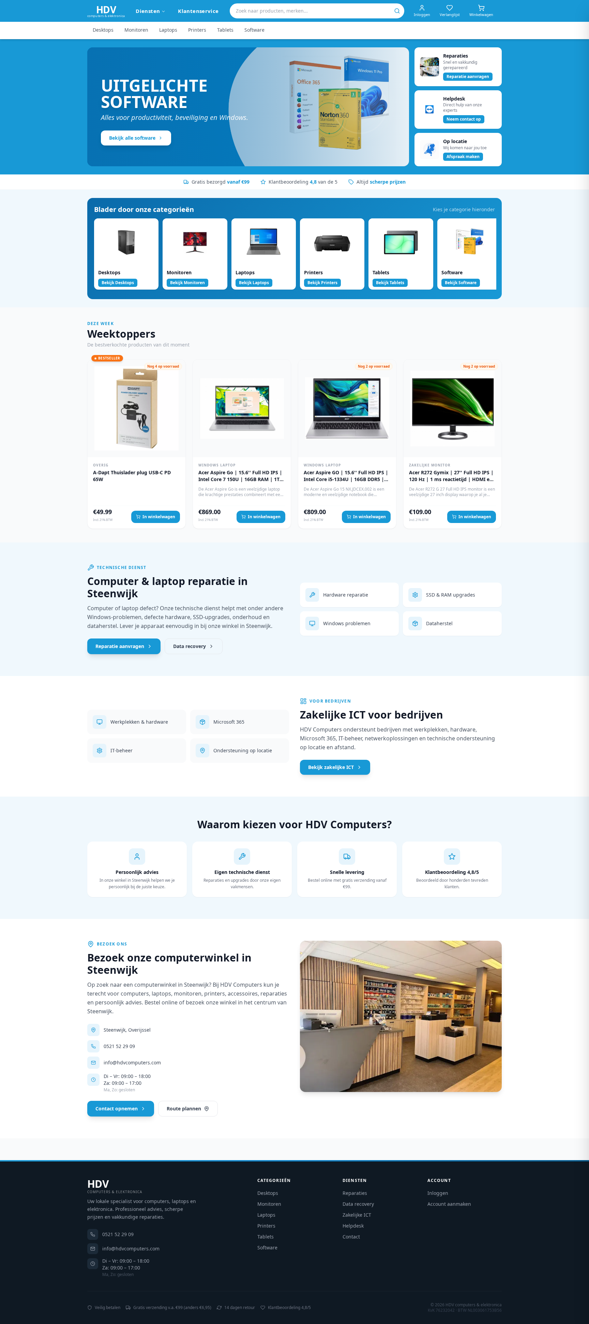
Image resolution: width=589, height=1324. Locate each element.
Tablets (225, 30)
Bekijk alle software (132, 138)
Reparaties (355, 1193)
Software (254, 30)
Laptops (168, 30)
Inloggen (437, 1193)
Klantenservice (198, 10)
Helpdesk (353, 1225)
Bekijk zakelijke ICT (331, 767)
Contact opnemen (116, 1108)
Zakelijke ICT (357, 1215)
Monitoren (136, 30)
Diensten (148, 10)
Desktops (103, 30)
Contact (351, 1236)
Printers (197, 30)
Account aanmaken (449, 1204)
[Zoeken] (397, 11)
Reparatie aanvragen (119, 646)
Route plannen (184, 1108)
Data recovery (189, 646)
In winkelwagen (158, 517)
